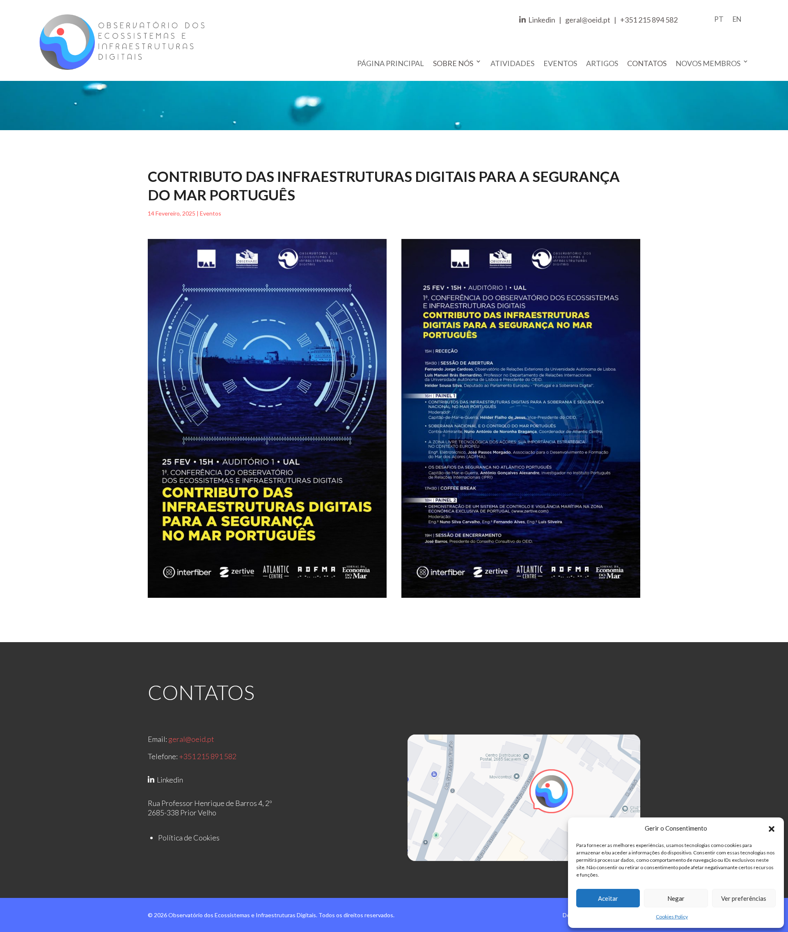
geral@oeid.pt (587, 19)
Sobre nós (453, 63)
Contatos (647, 63)
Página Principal (390, 63)
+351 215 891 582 (207, 756)
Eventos (560, 63)
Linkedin (540, 19)
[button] (771, 828)
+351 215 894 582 (649, 19)
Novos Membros (708, 63)
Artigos (602, 63)
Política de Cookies (189, 837)
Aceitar (608, 898)
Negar (676, 898)
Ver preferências (743, 898)
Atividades (512, 63)
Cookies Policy (672, 917)
